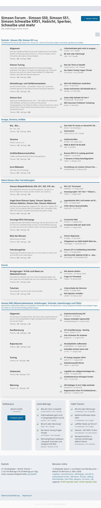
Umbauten (15, 371)
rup (92, 479)
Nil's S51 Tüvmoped (72, 186)
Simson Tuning (17, 64)
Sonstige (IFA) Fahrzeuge (22, 219)
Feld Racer (74, 476)
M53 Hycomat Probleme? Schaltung (79, 103)
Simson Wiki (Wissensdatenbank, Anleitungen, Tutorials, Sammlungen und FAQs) (41, 303)
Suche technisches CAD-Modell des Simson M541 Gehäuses (80, 89)
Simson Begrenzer (71, 236)
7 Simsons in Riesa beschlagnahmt (78, 158)
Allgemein (15, 48)
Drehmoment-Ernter (60, 476)
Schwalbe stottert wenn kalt (76, 349)
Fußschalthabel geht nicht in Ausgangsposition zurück (80, 48)
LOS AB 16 (89, 474)
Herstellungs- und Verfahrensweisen (28, 83)
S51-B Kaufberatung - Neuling (76, 330)
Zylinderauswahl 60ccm (74, 363)
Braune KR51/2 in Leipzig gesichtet (78, 153)
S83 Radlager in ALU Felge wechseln (79, 385)
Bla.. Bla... (15, 125)
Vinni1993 (69, 479)
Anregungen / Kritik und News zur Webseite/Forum (27, 272)
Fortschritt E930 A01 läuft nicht (77, 225)
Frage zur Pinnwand (72, 276)
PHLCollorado (57, 479)
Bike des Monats (18, 236)
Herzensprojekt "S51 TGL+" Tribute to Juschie (80, 192)
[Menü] (97, 3)
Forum (4, 265)
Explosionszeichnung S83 (74, 313)
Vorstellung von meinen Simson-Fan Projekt (80, 167)
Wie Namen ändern (72, 271)
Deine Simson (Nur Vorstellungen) (18, 180)
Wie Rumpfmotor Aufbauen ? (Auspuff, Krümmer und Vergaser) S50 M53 (52, 441)
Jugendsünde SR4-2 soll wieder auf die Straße (80, 200)
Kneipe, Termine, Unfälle (13, 119)
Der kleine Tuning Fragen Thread (78, 70)
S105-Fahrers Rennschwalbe (76, 206)
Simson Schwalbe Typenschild (76, 319)
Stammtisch (69, 131)
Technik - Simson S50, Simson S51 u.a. (19, 40)
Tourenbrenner (67, 474)
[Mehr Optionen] (97, 34)
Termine (14, 139)
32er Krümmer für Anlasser (75, 335)
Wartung (14, 385)
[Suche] (85, 3)
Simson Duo (16, 97)
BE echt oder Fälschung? (74, 54)
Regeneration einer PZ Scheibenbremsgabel (80, 390)
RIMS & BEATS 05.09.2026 (74, 145)
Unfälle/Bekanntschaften (22, 153)
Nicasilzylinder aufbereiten (75, 343)
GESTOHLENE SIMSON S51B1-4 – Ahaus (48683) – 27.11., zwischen (80, 255)
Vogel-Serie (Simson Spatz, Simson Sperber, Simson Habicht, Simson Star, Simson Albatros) (33, 202)
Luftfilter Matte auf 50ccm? (86, 424)
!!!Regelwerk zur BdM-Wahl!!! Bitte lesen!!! (80, 241)
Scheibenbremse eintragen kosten (78, 377)
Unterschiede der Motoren (75, 288)
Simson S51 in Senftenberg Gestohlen (80, 249)
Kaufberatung (17, 330)
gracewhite (32, 474)
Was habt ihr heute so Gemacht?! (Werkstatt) (80, 125)
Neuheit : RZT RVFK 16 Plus (86, 430)
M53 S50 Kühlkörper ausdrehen (77, 83)
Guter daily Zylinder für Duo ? (76, 97)
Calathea (56, 474)
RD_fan (83, 476)
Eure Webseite (17, 167)
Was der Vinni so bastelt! (74, 65)
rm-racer (85, 479)
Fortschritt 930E (71, 219)
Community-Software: (50, 504)
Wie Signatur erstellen (73, 293)
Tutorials (14, 288)
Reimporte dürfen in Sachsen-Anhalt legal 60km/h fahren (83, 439)
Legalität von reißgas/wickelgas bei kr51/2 (80, 371)
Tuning (13, 357)
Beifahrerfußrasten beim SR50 (85, 416)
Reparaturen (16, 343)
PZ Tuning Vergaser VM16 (75, 357)
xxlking (90, 476)
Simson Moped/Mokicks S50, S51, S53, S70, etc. (32, 186)
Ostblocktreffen (71, 139)
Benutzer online (59, 464)
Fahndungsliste (17, 249)
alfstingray (79, 474)
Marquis (77, 479)
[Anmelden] (91, 3)
